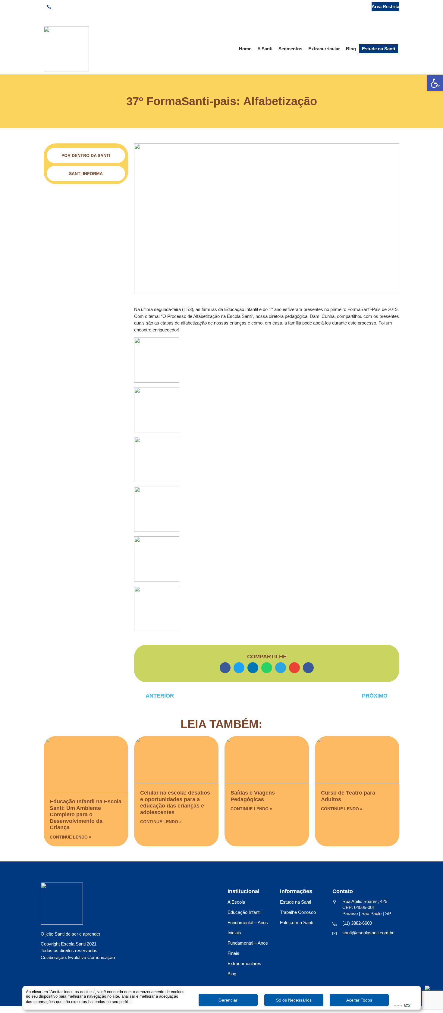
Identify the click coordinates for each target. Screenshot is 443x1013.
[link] (435, 83)
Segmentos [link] (290, 48)
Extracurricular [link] (324, 48)
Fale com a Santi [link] (296, 922)
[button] (225, 667)
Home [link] (245, 48)
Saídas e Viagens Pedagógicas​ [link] (253, 796)
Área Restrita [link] (385, 6)
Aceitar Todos (359, 1000)
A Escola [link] (236, 902)
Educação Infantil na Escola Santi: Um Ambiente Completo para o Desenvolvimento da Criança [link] (85, 814)
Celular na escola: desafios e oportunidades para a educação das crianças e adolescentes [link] (175, 802)
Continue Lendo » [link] (70, 837)
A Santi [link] (264, 48)
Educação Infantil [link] (244, 912)
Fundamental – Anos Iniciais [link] (248, 927)
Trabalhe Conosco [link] (298, 912)
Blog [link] (351, 48)
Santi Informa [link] (86, 173)
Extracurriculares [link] (244, 963)
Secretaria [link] (349, 6)
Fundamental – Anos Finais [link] (248, 948)
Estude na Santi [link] (378, 48)
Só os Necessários (294, 1000)
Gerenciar (227, 1000)
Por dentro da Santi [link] (85, 155)
